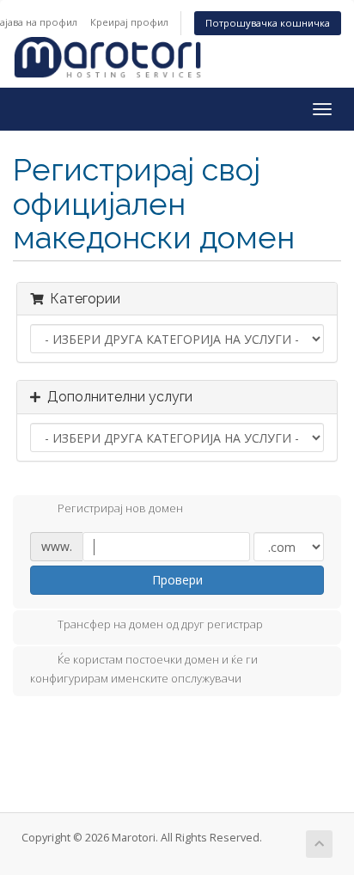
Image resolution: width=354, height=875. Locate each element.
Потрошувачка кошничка (267, 22)
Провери (177, 580)
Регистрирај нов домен (120, 509)
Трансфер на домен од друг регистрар (160, 624)
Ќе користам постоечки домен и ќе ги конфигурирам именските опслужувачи (144, 669)
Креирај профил (129, 21)
